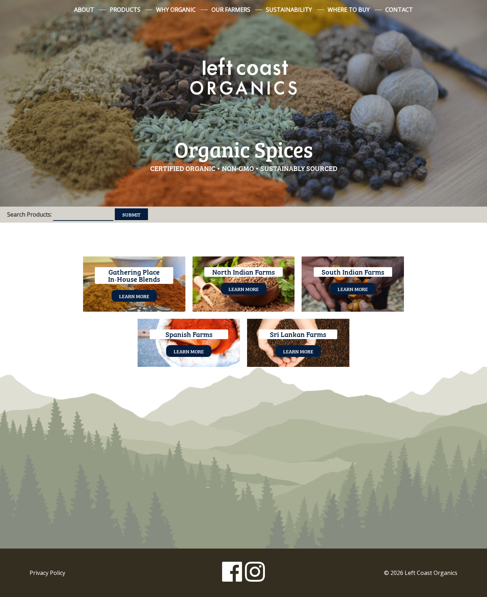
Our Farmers (230, 10)
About (84, 10)
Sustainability (289, 10)
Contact (399, 10)
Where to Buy (349, 10)
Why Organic (176, 10)
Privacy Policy (47, 573)
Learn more (134, 296)
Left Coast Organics (243, 76)
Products (125, 10)
